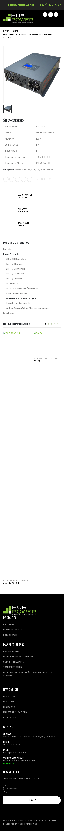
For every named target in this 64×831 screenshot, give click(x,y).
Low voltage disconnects (18, 303)
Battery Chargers (14, 264)
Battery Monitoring (15, 273)
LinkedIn (17, 179)
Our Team (8, 701)
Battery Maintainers (15, 268)
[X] (50, 14)
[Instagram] (56, 14)
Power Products (46, 170)
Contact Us (10, 717)
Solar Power (8, 313)
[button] (57, 21)
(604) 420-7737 (50, 5)
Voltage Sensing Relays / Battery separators (27, 308)
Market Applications (15, 712)
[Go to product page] (17, 454)
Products (9, 707)
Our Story (9, 696)
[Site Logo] (18, 18)
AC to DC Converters (16, 259)
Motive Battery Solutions (18, 656)
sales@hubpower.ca (21, 5)
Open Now (9, 763)
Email (29, 179)
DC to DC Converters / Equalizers (22, 288)
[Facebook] (45, 14)
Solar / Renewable (13, 661)
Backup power (11, 651)
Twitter (11, 179)
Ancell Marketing (28, 824)
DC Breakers (12, 283)
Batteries (7, 249)
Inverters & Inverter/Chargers (26, 170)
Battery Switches (14, 278)
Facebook (6, 179)
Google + (23, 179)
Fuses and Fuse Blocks (16, 293)
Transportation (12, 667)
